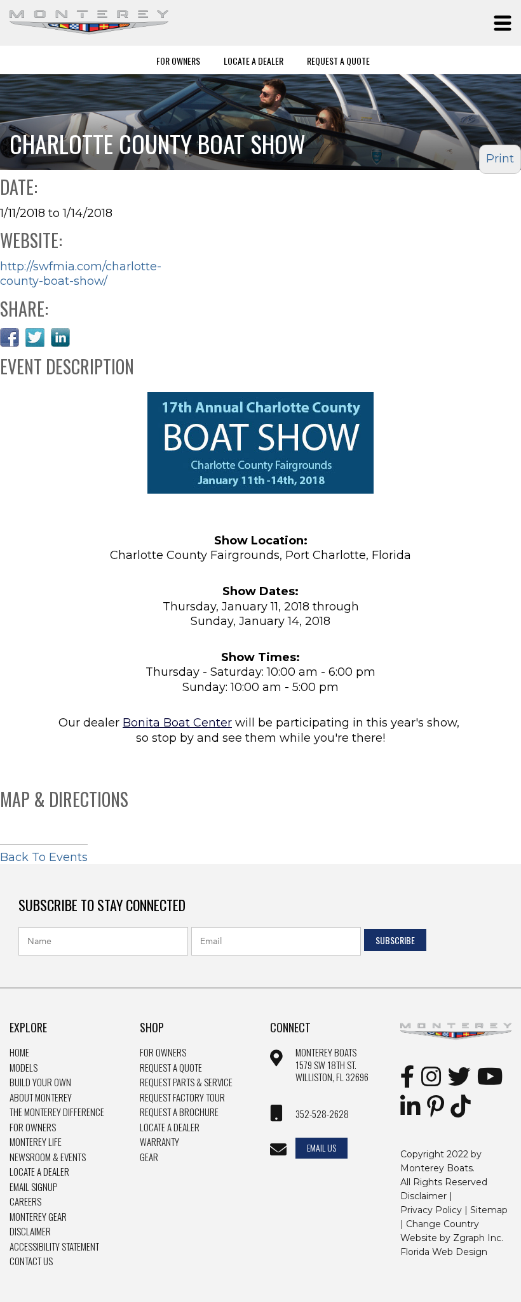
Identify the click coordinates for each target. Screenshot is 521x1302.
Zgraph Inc (477, 1238)
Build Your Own (40, 1082)
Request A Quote (338, 60)
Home (19, 1052)
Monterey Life (36, 1142)
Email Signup (33, 1187)
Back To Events (44, 857)
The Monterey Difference (57, 1112)
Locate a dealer (170, 1127)
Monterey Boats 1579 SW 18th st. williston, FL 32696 (332, 1065)
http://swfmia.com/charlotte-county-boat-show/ (80, 274)
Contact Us (31, 1261)
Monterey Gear (38, 1217)
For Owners (178, 60)
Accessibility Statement (54, 1246)
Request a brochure (179, 1112)
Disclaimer (30, 1231)
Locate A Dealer (253, 60)
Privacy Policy (431, 1210)
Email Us (321, 1147)
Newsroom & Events (48, 1157)
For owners (163, 1052)
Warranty (159, 1142)
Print (500, 159)
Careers (25, 1201)
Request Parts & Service (186, 1082)
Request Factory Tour (182, 1097)
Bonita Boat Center (177, 723)
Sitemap (489, 1210)
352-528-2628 (322, 1114)
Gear (149, 1157)
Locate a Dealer (39, 1172)
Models (23, 1068)
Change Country (442, 1224)
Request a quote (171, 1068)
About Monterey (41, 1097)
